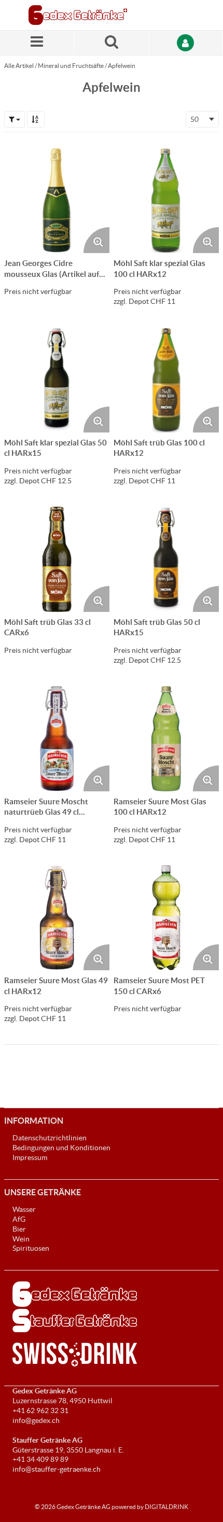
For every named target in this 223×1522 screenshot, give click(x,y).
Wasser (24, 1209)
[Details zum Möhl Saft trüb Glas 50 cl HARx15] (166, 559)
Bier (19, 1229)
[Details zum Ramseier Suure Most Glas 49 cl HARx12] (56, 917)
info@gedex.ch (36, 1420)
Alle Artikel (19, 65)
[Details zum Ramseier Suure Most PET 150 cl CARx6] (166, 917)
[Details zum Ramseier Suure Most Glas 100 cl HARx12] (166, 738)
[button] (14, 119)
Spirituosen (30, 1248)
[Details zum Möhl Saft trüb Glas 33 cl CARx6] (56, 559)
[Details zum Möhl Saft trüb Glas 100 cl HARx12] (166, 379)
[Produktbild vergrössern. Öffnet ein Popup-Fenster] (96, 240)
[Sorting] (36, 119)
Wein (21, 1239)
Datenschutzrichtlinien (49, 1138)
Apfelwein (121, 65)
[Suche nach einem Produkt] (111, 43)
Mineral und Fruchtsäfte (71, 65)
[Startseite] (78, 15)
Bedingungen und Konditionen (61, 1147)
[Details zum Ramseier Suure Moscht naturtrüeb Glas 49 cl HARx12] (56, 738)
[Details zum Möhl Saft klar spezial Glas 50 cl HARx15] (56, 379)
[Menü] (37, 43)
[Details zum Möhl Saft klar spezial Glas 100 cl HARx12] (166, 200)
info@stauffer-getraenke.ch (56, 1469)
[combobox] (202, 119)
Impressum (29, 1157)
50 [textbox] (194, 119)
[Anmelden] (186, 43)
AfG (18, 1219)
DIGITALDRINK (166, 1506)
